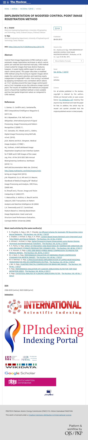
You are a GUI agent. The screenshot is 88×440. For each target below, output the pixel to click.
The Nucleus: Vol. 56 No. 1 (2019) (36, 234)
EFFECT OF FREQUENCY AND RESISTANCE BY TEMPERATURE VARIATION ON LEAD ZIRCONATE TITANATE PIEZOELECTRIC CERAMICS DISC (45, 247)
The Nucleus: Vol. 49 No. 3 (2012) (62, 262)
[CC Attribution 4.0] (66, 100)
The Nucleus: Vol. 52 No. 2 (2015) (54, 243)
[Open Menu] (4, 2)
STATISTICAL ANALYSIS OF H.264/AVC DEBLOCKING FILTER (38, 273)
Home (7, 9)
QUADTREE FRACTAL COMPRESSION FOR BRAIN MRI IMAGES (43, 264)
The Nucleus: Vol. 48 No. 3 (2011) (69, 248)
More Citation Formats (63, 61)
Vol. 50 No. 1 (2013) (26, 9)
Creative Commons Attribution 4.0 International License (50, 415)
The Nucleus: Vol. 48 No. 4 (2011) (36, 253)
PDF (58, 28)
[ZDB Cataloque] (30, 385)
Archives (14, 9)
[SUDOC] (30, 395)
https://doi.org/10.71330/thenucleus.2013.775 (26, 47)
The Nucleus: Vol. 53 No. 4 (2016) (49, 239)
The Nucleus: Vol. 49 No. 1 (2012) (49, 257)
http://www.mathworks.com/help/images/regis (23, 171)
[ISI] (44, 315)
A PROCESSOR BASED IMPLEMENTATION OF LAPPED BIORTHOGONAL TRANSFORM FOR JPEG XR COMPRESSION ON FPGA (44, 261)
